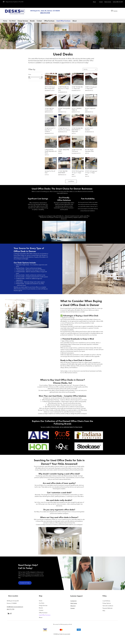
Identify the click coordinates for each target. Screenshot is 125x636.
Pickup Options (107, 603)
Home (40, 600)
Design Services (43, 605)
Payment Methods (108, 608)
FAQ (104, 610)
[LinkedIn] (8, 613)
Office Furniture (43, 612)
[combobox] (90, 69)
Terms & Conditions (108, 605)
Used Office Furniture (44, 615)
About (40, 617)
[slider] (29, 77)
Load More (71, 181)
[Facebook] (11, 613)
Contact (41, 610)
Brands (41, 608)
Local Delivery (106, 601)
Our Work (41, 603)
